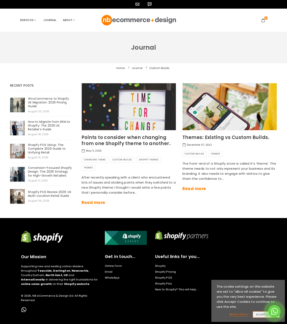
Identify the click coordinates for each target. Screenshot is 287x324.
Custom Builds (122, 159)
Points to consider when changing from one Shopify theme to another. (126, 140)
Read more (93, 202)
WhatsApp (112, 278)
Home (120, 68)
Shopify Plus (163, 284)
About (68, 20)
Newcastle (80, 271)
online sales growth (36, 284)
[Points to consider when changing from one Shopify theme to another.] (129, 106)
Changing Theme (95, 159)
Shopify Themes (149, 159)
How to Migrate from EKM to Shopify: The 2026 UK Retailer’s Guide (49, 125)
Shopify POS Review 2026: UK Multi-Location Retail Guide (49, 194)
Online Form (113, 266)
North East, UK (57, 275)
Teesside (44, 271)
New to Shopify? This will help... (176, 289)
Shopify (160, 266)
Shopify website (77, 284)
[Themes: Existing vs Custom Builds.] (229, 106)
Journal (49, 20)
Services (26, 20)
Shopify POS (163, 278)
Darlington (61, 271)
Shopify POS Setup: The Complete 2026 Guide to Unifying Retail (47, 149)
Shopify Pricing (165, 272)
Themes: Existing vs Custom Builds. (225, 137)
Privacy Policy (239, 314)
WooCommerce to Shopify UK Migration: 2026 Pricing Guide (48, 102)
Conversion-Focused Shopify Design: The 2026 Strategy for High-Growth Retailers (50, 171)
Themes (88, 167)
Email (109, 272)
